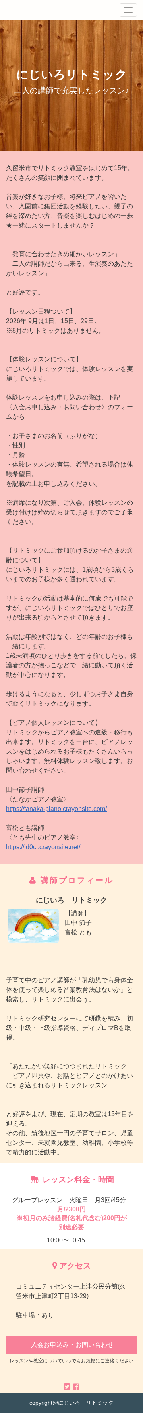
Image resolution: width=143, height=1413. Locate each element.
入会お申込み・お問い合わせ (71, 1344)
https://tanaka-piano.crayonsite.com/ (56, 808)
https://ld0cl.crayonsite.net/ (43, 847)
